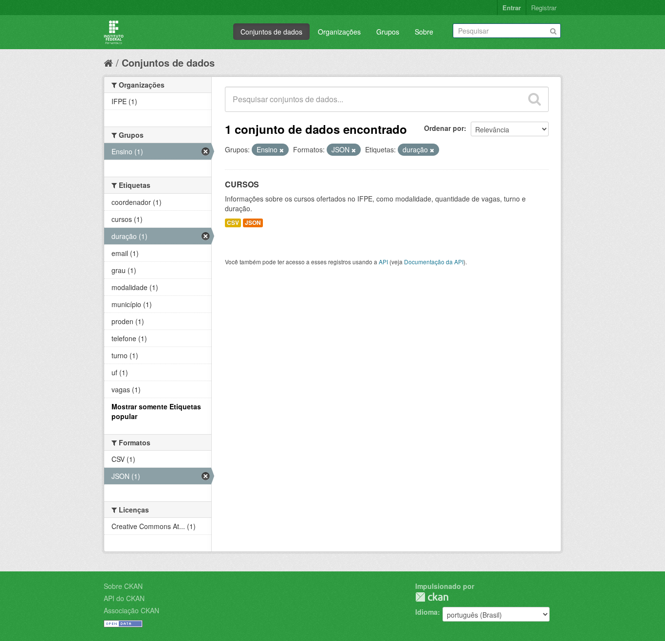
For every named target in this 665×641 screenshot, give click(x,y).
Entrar (511, 7)
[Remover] (281, 150)
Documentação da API (433, 261)
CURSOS (242, 184)
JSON (253, 223)
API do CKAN (124, 598)
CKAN (431, 597)
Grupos (387, 32)
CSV (233, 223)
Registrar (543, 7)
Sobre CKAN (123, 586)
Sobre (424, 32)
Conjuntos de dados (271, 32)
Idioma (426, 612)
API (383, 261)
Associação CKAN (131, 610)
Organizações (339, 32)
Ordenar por (444, 128)
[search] (534, 99)
